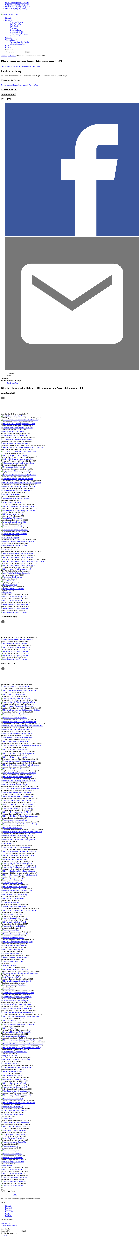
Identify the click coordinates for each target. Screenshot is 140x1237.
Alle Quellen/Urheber (17, 44)
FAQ (7, 46)
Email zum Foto (12, 383)
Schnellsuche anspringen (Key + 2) (17, 7)
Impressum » (5, 1223)
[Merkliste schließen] (2, 1189)
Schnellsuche (9, 50)
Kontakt (8, 48)
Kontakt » (8, 1216)
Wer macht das (10, 40)
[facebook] (72, 236)
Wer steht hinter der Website (19, 42)
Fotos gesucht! (15, 36)
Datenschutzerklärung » (9, 1225)
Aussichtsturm (13, 85)
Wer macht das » (11, 1212)
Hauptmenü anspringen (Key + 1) (17, 5)
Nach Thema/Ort (15, 24)
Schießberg (5, 85)
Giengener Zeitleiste (17, 32)
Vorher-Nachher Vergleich (19, 34)
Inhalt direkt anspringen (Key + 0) (17, 3)
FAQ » (7, 1214)
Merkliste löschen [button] (7, 1195)
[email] (72, 370)
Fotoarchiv (9, 20)
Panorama (21, 85)
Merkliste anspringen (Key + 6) (16, 8)
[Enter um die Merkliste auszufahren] (2, 1187)
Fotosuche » (9, 1210)
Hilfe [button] (15, 1195)
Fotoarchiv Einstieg (16, 22)
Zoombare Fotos (15, 30)
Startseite (8, 18)
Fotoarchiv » (9, 1208)
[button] (4, 1235)
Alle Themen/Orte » (32, 85)
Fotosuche (8, 38)
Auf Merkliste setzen (8, 94)
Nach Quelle (14, 26)
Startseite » (9, 1206)
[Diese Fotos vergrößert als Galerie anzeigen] (17, 412)
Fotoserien (13, 28)
